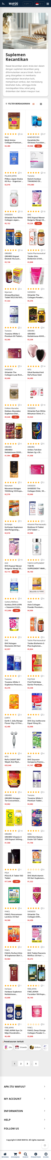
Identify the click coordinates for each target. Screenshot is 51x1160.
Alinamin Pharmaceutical (36, 524)
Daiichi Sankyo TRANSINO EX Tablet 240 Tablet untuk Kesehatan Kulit (35, 180)
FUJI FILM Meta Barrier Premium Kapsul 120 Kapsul (35, 683)
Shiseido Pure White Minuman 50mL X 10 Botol (36, 412)
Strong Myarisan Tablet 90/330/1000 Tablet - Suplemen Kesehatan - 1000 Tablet (14, 296)
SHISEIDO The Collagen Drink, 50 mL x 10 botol (35, 489)
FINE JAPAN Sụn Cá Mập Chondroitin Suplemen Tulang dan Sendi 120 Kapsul (13, 1031)
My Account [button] (12, 1098)
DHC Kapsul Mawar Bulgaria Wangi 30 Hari (36, 218)
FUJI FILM (31, 679)
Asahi (29, 602)
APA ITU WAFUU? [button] (15, 1086)
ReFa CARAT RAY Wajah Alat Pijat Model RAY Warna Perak (13, 760)
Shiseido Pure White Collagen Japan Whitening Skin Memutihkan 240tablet (14, 218)
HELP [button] (7, 1119)
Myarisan (8, 292)
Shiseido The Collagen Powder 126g (35, 296)
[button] (27, 103)
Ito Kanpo (8, 524)
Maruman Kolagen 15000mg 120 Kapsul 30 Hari (14, 489)
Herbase (8, 989)
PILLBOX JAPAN (11, 176)
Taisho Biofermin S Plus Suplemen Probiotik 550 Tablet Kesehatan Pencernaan (36, 644)
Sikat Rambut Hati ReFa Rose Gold (35, 373)
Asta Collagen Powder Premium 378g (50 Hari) (34, 605)
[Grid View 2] (35, 104)
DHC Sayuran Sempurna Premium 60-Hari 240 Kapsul (36, 760)
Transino (30, 176)
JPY (26, 4)
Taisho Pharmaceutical (36, 253)
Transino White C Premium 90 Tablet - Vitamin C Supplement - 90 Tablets (14, 335)
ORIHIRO (8, 253)
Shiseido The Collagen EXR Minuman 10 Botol (35, 915)
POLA (7, 873)
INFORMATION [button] (13, 1111)
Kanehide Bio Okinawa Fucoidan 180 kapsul (35, 141)
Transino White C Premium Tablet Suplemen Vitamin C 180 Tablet (36, 799)
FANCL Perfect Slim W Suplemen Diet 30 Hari (14, 954)
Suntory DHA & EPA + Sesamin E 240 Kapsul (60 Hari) (13, 605)
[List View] (41, 104)
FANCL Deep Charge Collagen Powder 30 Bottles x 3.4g (36, 1031)
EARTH (7, 718)
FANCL (7, 911)
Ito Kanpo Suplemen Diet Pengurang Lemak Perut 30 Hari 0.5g (14, 528)
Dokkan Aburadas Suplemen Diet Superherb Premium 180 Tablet (13, 412)
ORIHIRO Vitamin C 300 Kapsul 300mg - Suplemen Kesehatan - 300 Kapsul (14, 838)
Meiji (6, 137)
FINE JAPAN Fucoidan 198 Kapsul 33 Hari (36, 993)
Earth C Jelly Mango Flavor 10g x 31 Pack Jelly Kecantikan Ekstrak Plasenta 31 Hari (14, 722)
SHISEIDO (9, 215)
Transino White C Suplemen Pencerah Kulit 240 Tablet (14, 683)
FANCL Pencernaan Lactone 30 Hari (13, 915)
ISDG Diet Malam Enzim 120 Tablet (35, 838)
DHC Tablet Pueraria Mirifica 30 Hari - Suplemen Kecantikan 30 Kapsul (36, 954)
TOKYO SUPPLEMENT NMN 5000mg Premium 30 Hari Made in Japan (36, 567)
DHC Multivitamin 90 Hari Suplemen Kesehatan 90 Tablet (36, 877)
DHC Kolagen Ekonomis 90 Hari (13, 644)
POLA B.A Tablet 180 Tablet (14, 877)
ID (40, 4)
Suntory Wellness (11, 602)
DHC (29, 215)
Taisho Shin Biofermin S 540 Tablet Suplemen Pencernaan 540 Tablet (35, 257)
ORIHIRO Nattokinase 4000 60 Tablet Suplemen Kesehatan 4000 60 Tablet (36, 335)
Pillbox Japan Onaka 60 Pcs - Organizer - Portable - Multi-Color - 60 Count (14, 180)
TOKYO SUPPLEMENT (35, 563)
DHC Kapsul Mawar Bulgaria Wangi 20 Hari (13, 567)
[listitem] (8, 1047)
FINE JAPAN (31, 989)
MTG (29, 369)
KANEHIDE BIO (33, 137)
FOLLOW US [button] (11, 1128)
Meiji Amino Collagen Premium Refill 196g (13, 141)
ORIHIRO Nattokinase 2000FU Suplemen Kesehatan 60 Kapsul (14, 451)
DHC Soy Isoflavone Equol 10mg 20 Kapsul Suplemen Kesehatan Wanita (36, 722)
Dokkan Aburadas (12, 408)
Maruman (8, 486)
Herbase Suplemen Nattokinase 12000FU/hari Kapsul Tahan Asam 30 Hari (14, 993)
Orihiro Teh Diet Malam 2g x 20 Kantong (34, 451)
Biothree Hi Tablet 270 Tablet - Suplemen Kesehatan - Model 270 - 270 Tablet (35, 528)
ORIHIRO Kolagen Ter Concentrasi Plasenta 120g (12, 799)
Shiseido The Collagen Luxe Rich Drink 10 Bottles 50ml (13, 373)
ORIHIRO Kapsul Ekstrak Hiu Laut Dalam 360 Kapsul (13, 257)
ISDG (29, 834)
